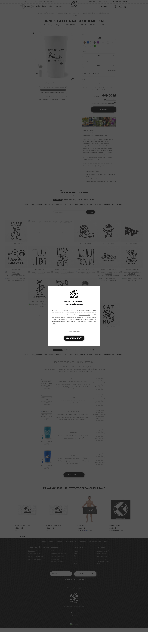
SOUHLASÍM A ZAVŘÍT (74, 338)
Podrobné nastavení (74, 331)
